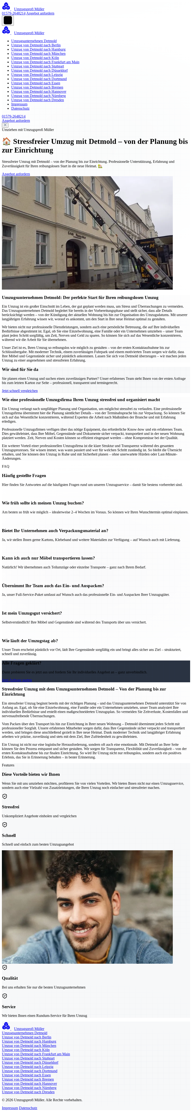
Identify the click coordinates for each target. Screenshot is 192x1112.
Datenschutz (20, 108)
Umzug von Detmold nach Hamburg (38, 49)
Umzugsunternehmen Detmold (34, 41)
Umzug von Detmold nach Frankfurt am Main (45, 62)
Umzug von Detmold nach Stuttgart (37, 66)
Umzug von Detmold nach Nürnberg (38, 96)
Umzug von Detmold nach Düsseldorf (39, 70)
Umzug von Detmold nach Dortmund (39, 79)
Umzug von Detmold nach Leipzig (37, 75)
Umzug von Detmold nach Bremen (37, 87)
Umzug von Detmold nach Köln (35, 58)
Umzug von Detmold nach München (38, 54)
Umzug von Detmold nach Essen (35, 83)
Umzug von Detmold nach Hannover (38, 91)
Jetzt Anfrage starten (17, 680)
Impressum (19, 104)
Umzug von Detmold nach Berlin (36, 45)
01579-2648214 (14, 13)
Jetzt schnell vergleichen (20, 391)
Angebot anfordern (40, 13)
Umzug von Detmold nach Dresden (37, 100)
